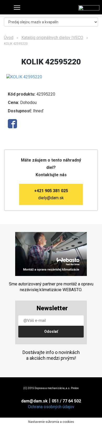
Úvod (8, 37)
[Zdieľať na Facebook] (12, 123)
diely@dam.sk (51, 197)
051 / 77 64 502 (66, 401)
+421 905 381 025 (51, 190)
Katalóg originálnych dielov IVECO (52, 37)
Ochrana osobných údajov (51, 406)
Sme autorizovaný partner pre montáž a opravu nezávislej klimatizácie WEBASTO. (51, 286)
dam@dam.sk (34, 401)
